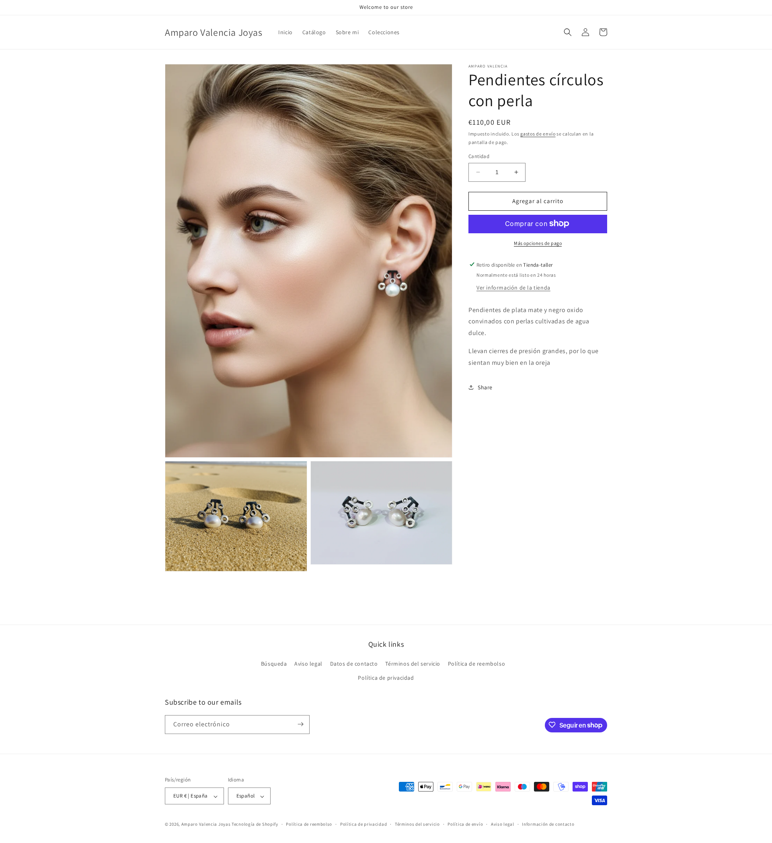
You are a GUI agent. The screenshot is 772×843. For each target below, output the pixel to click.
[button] (568, 32)
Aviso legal (308, 664)
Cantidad (478, 156)
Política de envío (465, 824)
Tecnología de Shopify (255, 824)
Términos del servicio (412, 664)
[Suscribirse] (300, 724)
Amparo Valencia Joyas (206, 824)
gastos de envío (538, 134)
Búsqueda (274, 664)
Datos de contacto (354, 664)
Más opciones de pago (538, 243)
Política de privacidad (386, 678)
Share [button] (485, 387)
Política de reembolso (476, 664)
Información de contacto (548, 824)
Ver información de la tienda (513, 287)
